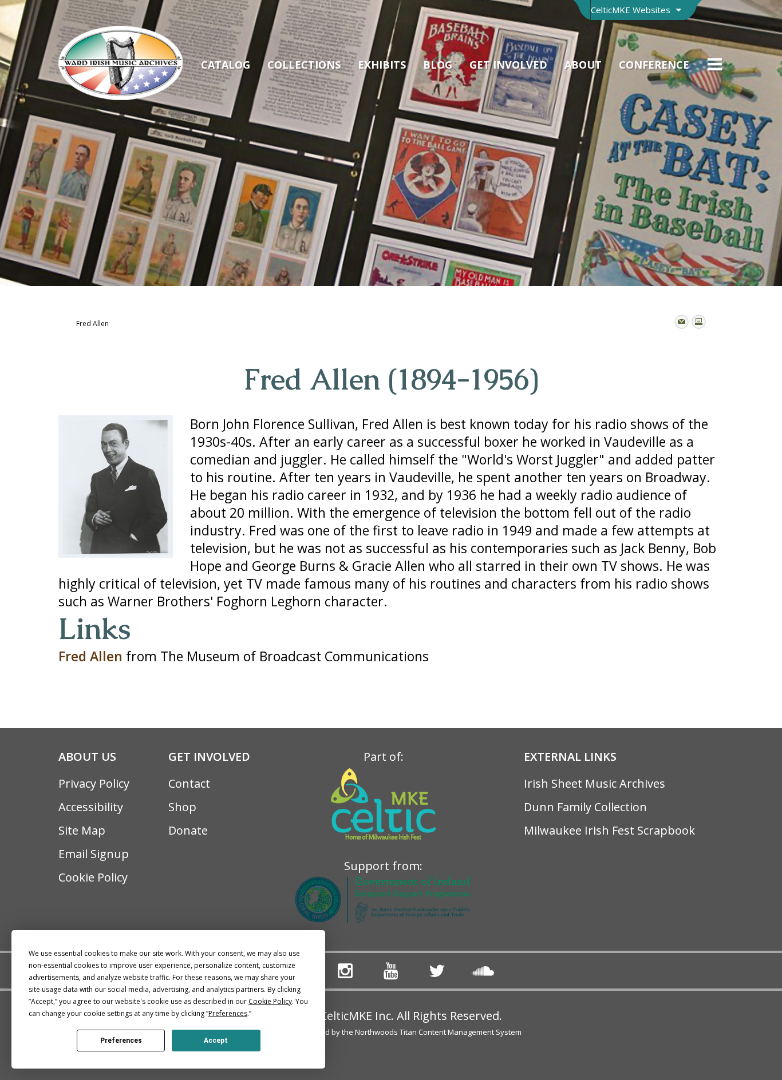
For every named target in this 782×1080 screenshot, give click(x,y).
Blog (437, 65)
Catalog (225, 65)
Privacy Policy (93, 783)
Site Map (81, 830)
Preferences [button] (227, 1013)
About (583, 65)
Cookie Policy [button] (270, 1001)
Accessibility (90, 807)
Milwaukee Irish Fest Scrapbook (609, 830)
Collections (304, 65)
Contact (189, 783)
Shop (182, 807)
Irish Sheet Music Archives (594, 783)
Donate (188, 830)
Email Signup (93, 853)
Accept (216, 1041)
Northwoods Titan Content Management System (438, 1032)
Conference (654, 65)
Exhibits (382, 65)
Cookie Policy (93, 877)
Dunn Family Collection (585, 807)
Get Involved (508, 65)
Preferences (121, 1041)
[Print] (699, 322)
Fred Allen (90, 656)
